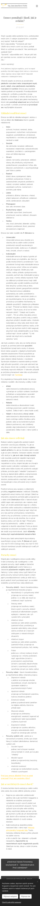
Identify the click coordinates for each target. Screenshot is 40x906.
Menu (37, 6)
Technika (18, 375)
